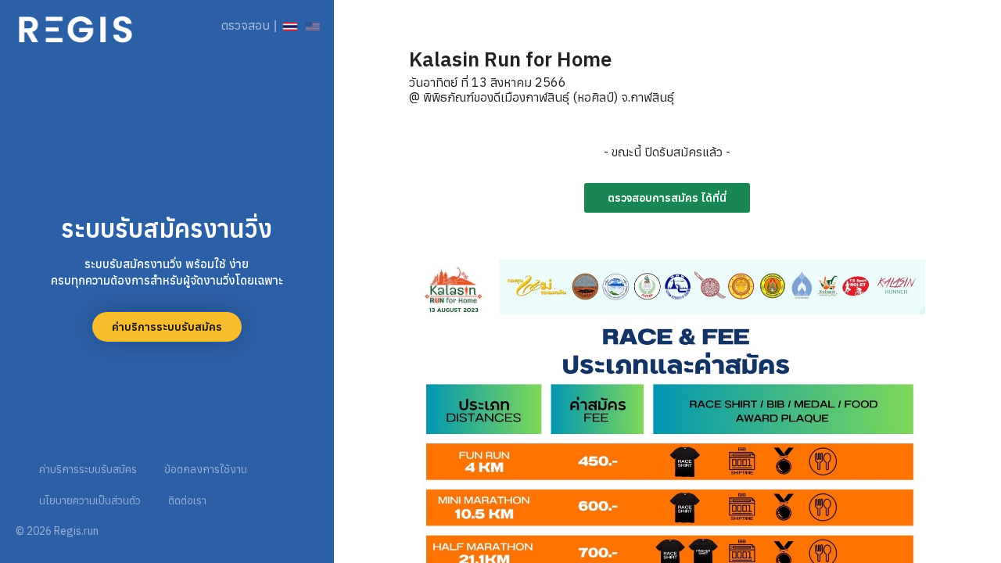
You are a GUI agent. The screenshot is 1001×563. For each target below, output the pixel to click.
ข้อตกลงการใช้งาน (205, 469)
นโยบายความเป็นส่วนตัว (90, 500)
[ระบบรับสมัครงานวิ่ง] (75, 25)
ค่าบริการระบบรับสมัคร (167, 327)
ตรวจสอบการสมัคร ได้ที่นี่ (667, 198)
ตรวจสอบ (245, 25)
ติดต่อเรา (187, 500)
